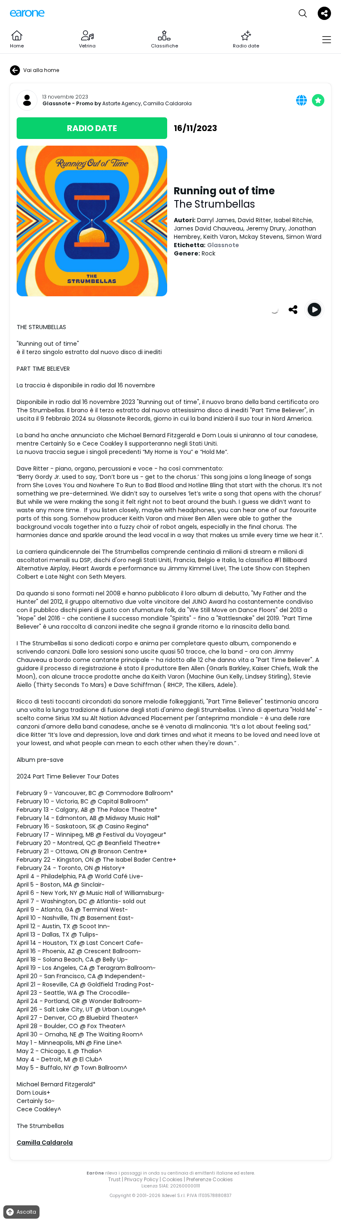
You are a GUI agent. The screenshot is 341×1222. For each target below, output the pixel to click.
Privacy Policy (141, 1179)
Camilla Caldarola (167, 103)
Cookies (172, 1179)
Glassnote (56, 103)
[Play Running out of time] (314, 309)
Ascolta (26, 1211)
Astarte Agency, (122, 103)
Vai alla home (41, 70)
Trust (114, 1179)
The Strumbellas (214, 204)
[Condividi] (292, 309)
